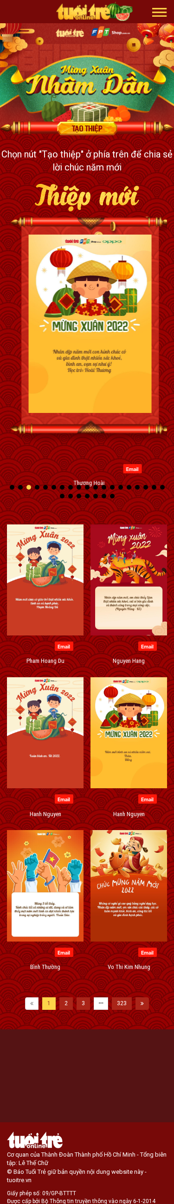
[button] (159, 11)
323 (122, 1003)
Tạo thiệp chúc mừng (87, 128)
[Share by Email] (129, 468)
